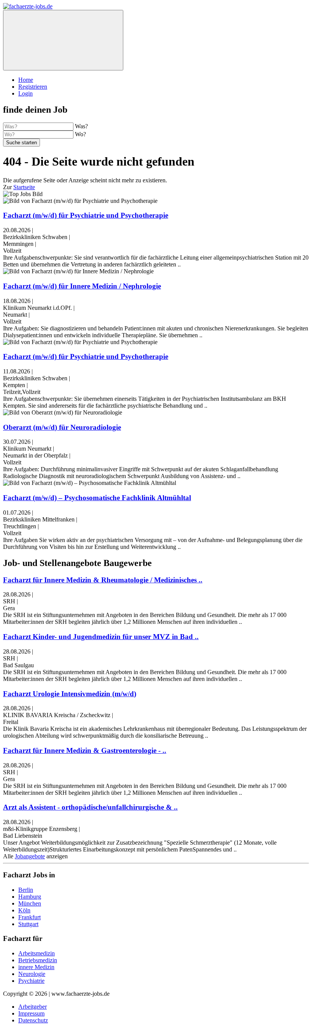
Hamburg (29, 896)
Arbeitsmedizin (36, 953)
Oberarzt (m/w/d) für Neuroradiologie (62, 427)
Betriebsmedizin (37, 960)
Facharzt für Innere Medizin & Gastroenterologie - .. (84, 750)
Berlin (25, 890)
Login (25, 93)
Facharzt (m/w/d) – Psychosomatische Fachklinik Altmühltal (97, 498)
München (29, 903)
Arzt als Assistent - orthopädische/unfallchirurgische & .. (90, 807)
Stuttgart (28, 924)
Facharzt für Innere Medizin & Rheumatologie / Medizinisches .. (102, 580)
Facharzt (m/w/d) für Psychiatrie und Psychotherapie (85, 215)
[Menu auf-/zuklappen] (63, 40)
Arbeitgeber (32, 1006)
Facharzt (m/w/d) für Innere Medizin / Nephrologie (82, 286)
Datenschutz (33, 1020)
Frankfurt (29, 917)
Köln (24, 910)
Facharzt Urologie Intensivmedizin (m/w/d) (69, 694)
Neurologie (31, 974)
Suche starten (21, 142)
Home (25, 80)
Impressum (31, 1013)
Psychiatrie (31, 980)
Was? (81, 126)
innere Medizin (36, 967)
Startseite (24, 187)
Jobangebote (30, 856)
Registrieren (32, 86)
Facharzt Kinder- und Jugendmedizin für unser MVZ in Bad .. (101, 637)
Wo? (80, 134)
